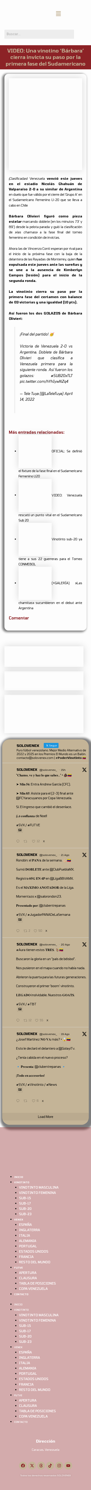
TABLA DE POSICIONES (37, 1283)
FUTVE (18, 1267)
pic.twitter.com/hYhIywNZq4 (44, 381)
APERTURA (27, 1273)
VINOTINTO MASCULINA (39, 1187)
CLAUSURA (28, 1278)
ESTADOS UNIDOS (33, 1251)
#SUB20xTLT (61, 375)
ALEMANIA (27, 1241)
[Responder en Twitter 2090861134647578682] (19, 841)
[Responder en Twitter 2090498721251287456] (19, 1020)
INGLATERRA (29, 1230)
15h (63, 769)
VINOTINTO (21, 1182)
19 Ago (65, 1033)
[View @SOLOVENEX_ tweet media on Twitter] (20, 830)
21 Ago (65, 854)
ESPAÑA (25, 1224)
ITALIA (24, 1235)
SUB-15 (25, 1198)
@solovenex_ (48, 769)
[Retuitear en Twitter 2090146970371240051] (27, 1101)
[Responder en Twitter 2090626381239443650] (19, 931)
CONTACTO (21, 1294)
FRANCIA (26, 1257)
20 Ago (65, 944)
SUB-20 (25, 1209)
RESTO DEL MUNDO (34, 1262)
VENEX (18, 1219)
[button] (58, 13)
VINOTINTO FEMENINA (37, 1193)
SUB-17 (25, 1203)
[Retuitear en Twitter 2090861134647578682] (27, 841)
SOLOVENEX (27, 769)
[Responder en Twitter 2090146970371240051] (19, 1101)
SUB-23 (25, 1214)
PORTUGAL (28, 1246)
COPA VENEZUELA (33, 1289)
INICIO (18, 1177)
